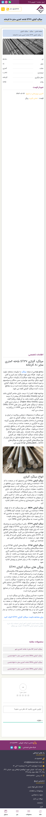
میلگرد (23, 371)
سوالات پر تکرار (38, 799)
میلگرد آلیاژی (24, 31)
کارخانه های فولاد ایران (35, 787)
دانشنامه (40, 803)
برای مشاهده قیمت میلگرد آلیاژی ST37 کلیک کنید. (23, 617)
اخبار (41, 807)
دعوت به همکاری (37, 795)
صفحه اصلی (38, 31)
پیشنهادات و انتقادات (36, 791)
